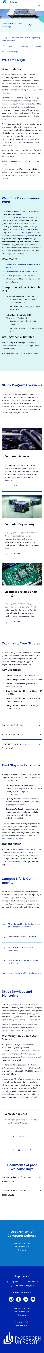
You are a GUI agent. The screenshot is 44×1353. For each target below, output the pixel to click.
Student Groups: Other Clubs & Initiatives (23, 961)
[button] (19, 1150)
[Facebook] (18, 1299)
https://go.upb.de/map (15, 217)
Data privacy (32, 1282)
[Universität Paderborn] (22, 1338)
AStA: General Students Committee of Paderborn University (24, 925)
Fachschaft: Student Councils (22, 936)
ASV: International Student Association (21, 949)
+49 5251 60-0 (22, 1325)
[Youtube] (33, 1299)
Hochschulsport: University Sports (24, 973)
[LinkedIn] (25, 1299)
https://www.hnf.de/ (15, 254)
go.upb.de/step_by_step (12, 839)
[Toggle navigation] (30, 25)
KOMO (23, 1054)
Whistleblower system (24, 1286)
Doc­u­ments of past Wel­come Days (12, 25)
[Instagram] (11, 1299)
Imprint (14, 1282)
